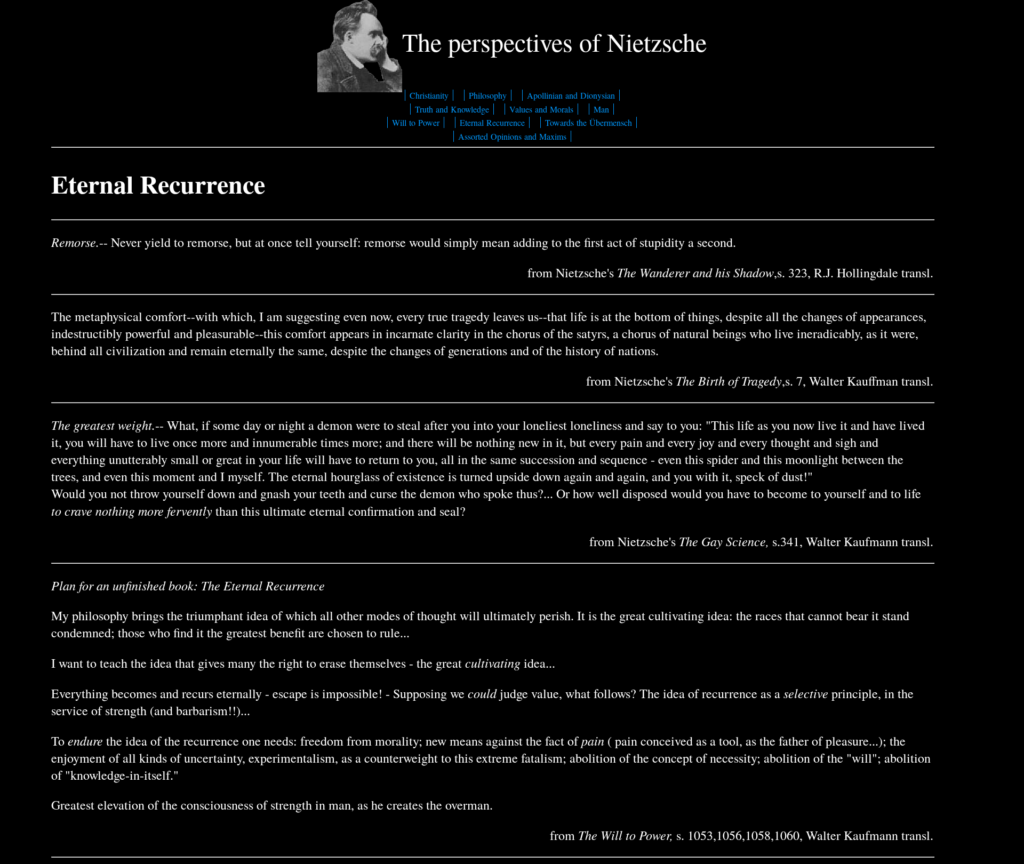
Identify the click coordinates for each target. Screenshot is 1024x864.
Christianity (429, 95)
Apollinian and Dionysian (571, 95)
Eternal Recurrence (492, 122)
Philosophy (488, 95)
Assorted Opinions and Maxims (512, 136)
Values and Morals (541, 109)
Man (601, 109)
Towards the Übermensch (588, 122)
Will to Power (415, 122)
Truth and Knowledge (452, 109)
